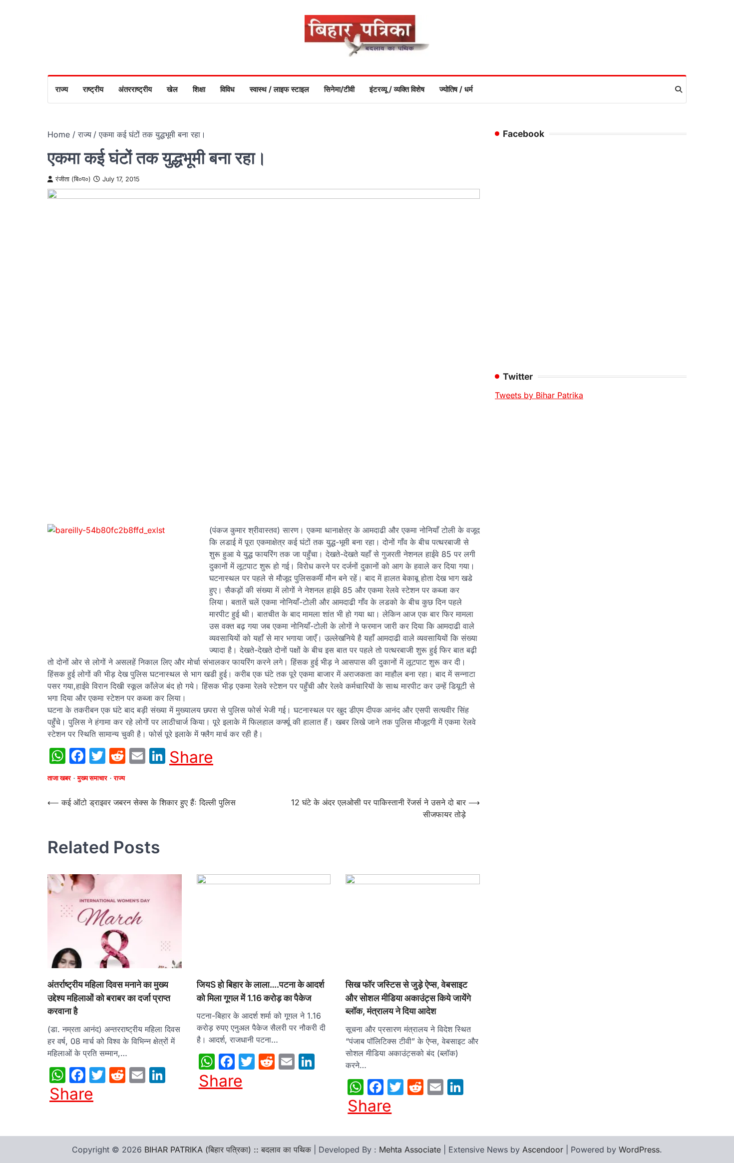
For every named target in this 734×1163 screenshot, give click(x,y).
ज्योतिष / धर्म (456, 89)
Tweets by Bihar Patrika (539, 395)
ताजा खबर (59, 778)
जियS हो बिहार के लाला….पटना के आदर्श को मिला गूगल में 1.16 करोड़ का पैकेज (261, 991)
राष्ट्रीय (93, 89)
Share (191, 757)
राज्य (61, 89)
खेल (172, 89)
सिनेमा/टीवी (339, 89)
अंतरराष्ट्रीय (135, 89)
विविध (227, 89)
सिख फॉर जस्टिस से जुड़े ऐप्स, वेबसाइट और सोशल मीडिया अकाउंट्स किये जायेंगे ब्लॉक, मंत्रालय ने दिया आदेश (408, 997)
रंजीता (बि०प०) (73, 179)
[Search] (678, 89)
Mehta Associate (411, 1150)
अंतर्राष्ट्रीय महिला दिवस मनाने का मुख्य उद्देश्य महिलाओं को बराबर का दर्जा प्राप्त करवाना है (108, 997)
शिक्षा (199, 89)
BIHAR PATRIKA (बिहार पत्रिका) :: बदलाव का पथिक (227, 1150)
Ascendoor (542, 1150)
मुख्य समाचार (92, 778)
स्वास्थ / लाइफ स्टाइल (279, 89)
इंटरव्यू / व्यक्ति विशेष (396, 89)
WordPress (639, 1150)
